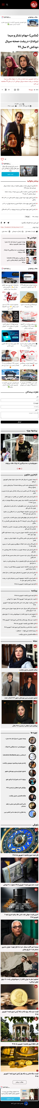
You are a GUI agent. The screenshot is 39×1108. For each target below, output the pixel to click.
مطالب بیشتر (19, 1082)
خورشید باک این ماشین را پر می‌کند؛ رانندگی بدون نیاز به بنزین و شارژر (19, 492)
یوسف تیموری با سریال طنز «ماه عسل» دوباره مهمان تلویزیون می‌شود (15, 243)
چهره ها (34, 732)
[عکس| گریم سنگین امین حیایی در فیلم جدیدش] (32, 805)
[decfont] (2, 90)
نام (37, 397)
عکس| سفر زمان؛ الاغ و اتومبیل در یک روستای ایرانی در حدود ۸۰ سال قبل (19, 562)
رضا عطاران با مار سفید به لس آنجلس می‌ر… (14, 812)
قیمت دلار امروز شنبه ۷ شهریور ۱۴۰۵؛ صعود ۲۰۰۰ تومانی (21, 599)
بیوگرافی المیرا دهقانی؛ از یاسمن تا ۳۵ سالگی (24, 726)
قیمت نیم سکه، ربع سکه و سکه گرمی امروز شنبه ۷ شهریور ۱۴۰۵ (19, 620)
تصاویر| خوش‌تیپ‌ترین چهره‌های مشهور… (15, 771)
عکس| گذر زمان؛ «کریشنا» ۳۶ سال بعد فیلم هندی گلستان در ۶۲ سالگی (19, 522)
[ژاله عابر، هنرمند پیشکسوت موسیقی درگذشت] (32, 765)
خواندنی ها (31, 238)
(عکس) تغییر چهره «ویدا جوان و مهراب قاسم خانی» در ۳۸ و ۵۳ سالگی (19, 199)
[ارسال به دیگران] (18, 90)
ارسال (19, 422)
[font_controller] (9, 90)
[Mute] (24, 175)
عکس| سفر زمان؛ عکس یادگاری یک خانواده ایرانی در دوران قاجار (20, 539)
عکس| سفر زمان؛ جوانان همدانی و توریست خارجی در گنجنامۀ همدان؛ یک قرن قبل (19, 528)
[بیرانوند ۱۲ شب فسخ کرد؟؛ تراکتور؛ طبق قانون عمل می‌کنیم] (32, 781)
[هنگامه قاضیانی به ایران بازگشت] (19, 656)
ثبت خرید (10, 174)
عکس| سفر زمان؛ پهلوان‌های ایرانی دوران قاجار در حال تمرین (19, 518)
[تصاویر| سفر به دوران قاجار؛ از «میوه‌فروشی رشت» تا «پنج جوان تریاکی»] (19, 964)
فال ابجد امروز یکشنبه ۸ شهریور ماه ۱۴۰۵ (25, 584)
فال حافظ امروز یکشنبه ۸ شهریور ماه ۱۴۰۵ (25, 624)
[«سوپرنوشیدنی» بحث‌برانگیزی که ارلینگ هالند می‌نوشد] (31, 252)
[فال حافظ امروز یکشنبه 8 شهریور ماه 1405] (19, 1029)
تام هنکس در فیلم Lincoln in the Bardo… (14, 755)
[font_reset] (5, 90)
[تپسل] (2, 164)
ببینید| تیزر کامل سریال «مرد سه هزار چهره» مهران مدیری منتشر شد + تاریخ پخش (19, 609)
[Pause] (22, 175)
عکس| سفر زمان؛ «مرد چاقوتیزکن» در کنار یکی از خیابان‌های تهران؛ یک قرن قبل (20, 507)
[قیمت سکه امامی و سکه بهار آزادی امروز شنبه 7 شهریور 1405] (19, 1059)
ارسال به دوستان (16, 231)
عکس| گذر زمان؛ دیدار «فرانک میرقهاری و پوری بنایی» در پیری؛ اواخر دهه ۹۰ (19, 545)
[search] (7, 5)
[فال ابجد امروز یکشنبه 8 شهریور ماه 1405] (19, 840)
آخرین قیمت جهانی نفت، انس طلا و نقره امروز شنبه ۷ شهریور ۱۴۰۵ (19, 604)
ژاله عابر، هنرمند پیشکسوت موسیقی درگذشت (14, 763)
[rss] (4, 1095)
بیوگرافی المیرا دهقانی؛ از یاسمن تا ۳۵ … (15, 788)
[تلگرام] (8, 223)
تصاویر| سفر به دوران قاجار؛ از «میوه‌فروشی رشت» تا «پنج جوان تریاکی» (19, 615)
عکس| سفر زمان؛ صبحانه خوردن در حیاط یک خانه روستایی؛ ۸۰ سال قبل (19, 551)
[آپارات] (19, 1095)
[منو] (3, 5)
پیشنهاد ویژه (32, 430)
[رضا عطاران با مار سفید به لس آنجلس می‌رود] (32, 814)
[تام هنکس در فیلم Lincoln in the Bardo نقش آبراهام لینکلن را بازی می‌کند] (31, 260)
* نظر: (36, 410)
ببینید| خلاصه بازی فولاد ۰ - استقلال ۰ (26, 631)
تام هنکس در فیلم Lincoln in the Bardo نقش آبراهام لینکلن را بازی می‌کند (16, 260)
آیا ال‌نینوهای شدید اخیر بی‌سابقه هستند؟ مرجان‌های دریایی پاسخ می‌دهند (19, 486)
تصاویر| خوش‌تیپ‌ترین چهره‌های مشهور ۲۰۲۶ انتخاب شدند (20, 698)
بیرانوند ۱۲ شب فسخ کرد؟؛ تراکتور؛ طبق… (15, 780)
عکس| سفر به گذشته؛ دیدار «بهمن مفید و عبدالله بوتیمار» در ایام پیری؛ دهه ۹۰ (19, 501)
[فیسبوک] (1, 223)
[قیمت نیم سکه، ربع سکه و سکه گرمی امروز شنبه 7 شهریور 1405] (19, 996)
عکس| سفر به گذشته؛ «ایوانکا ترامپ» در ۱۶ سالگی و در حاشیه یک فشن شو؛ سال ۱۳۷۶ (19, 513)
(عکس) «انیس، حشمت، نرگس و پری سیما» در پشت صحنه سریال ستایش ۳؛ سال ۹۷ (20, 193)
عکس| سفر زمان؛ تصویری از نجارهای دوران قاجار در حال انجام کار (19, 574)
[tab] (21, 468)
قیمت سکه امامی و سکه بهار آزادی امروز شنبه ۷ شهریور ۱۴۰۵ (20, 627)
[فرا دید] (34, 4)
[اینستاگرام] (27, 1095)
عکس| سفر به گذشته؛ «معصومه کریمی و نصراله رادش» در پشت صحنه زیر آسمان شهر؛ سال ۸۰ (19, 579)
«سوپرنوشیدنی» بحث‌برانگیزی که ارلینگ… (15, 747)
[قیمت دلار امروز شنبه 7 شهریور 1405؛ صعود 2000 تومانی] (19, 870)
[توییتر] (4, 223)
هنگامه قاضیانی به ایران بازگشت (27, 634)
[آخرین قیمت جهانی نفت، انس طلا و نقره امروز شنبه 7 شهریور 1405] (19, 899)
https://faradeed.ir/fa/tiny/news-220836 (12, 227)
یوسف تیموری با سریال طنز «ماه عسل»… (15, 739)
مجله (35, 641)
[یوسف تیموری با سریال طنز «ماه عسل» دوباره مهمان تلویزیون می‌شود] (31, 244)
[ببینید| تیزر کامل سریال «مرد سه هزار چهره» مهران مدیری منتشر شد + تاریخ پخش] (19, 932)
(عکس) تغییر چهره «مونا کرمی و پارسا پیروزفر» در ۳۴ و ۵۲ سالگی (19, 209)
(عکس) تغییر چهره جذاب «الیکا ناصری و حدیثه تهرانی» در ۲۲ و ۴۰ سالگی (19, 205)
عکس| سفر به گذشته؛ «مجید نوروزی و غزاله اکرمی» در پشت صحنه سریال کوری (20, 568)
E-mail (36, 403)
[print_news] (15, 90)
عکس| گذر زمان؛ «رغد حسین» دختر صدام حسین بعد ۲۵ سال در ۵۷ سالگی (19, 556)
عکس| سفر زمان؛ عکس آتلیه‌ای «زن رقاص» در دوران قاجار (20, 497)
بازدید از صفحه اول (30, 231)
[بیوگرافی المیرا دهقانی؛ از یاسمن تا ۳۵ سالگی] (19, 712)
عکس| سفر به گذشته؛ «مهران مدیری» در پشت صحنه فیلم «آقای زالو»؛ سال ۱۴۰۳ (19, 534)
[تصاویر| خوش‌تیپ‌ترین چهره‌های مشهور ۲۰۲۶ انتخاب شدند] (19, 684)
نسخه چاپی (4, 232)
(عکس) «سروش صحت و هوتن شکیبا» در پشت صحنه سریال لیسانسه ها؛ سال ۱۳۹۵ (20, 187)
